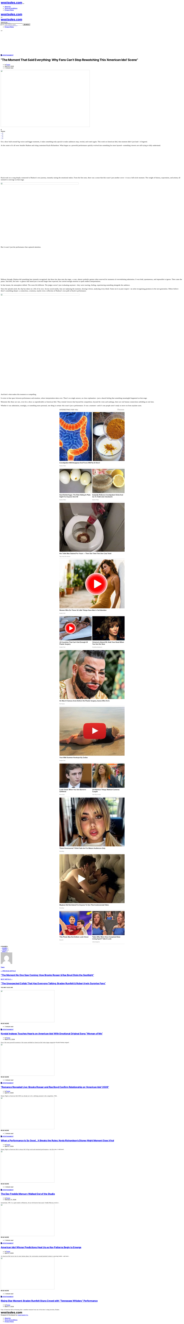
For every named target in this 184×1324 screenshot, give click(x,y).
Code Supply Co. (23, 1315)
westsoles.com (11, 2)
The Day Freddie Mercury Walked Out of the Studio (28, 1193)
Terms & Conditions (11, 8)
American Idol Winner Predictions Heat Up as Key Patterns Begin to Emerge (41, 1247)
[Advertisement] (92, 40)
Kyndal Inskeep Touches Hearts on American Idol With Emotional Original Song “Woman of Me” (52, 1033)
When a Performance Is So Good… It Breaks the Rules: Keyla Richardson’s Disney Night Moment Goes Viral (57, 1140)
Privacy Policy (9, 10)
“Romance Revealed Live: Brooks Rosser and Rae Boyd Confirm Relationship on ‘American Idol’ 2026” (55, 1087)
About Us (8, 6)
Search (26, 24)
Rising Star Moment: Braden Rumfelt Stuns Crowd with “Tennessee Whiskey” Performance (49, 1300)
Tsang (8, 64)
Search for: (4, 22)
